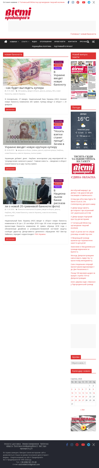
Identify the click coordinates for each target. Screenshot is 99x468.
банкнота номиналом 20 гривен (29, 209)
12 (80, 393)
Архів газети (59, 41)
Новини (13, 42)
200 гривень (22, 91)
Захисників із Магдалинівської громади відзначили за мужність (83, 249)
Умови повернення (30, 444)
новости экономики (49, 213)
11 (76, 393)
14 (86, 393)
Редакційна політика (41, 46)
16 (94, 393)
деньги (42, 91)
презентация (9, 216)
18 (76, 396)
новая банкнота (10, 153)
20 (83, 396)
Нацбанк (60, 150)
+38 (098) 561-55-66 (28, 462)
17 (72, 396)
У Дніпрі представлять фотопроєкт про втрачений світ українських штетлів (82, 210)
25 (76, 400)
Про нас (83, 41)
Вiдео (34, 41)
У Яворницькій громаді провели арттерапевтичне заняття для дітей (82, 240)
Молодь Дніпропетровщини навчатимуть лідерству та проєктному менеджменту (82, 258)
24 (72, 400)
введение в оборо (24, 150)
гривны (34, 150)
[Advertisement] (52, 26)
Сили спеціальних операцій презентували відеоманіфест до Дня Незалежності (83, 266)
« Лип (82, 410)
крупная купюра (50, 150)
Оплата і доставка (12, 444)
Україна (57, 68)
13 (83, 393)
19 (80, 396)
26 (80, 400)
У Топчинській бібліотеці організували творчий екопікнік (81, 225)
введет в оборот (48, 209)
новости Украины (19, 94)
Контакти (72, 41)
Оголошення (45, 41)
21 (86, 396)
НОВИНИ (58, 65)
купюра (48, 91)
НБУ (53, 91)
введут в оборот (33, 91)
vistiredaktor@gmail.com (29, 464)
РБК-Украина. (40, 234)
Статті (24, 42)
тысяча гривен (36, 153)
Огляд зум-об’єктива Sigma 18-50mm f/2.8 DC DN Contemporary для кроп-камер (83, 201)
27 (83, 400)
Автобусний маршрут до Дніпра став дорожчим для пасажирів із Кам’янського (50, 3)
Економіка (58, 62)
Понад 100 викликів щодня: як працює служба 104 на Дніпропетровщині (83, 275)
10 (72, 393)
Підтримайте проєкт (63, 46)
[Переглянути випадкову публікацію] (93, 41)
